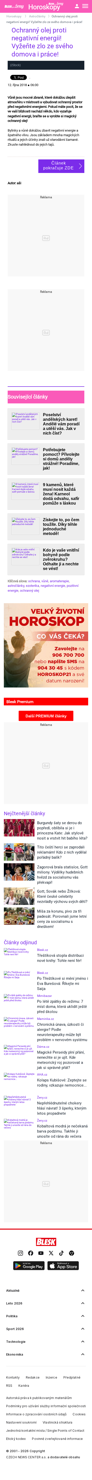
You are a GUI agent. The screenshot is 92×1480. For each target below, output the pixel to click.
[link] (20, 1253)
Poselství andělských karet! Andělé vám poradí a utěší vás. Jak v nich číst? (61, 424)
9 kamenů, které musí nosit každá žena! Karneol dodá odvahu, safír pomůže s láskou (61, 494)
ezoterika (32, 586)
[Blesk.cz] (46, 1242)
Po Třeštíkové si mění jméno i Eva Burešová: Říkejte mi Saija (62, 983)
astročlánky (16, 586)
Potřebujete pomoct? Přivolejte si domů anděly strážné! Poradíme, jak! (61, 459)
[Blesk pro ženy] (14, 6)
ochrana (34, 581)
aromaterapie (59, 581)
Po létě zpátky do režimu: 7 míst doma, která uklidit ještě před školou (62, 1006)
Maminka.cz (45, 1019)
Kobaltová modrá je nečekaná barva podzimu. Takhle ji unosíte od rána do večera (62, 1131)
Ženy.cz (42, 1097)
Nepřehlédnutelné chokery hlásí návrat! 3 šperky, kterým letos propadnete (61, 1108)
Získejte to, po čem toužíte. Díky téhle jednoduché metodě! (61, 527)
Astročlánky (37, 16)
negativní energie (53, 586)
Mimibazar (44, 996)
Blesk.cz (42, 950)
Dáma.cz (43, 1046)
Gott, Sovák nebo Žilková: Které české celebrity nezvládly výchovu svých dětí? (62, 896)
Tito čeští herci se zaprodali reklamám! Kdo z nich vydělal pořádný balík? (62, 852)
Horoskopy (14, 16)
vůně (44, 581)
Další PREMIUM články (46, 716)
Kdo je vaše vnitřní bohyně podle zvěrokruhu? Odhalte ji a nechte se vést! (61, 559)
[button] (29, 1266)
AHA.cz (42, 1074)
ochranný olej (29, 590)
